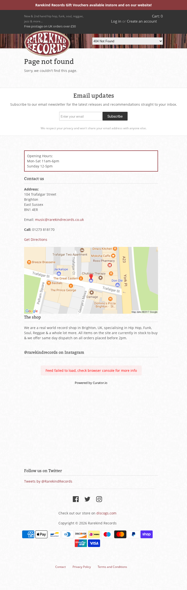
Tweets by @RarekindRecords (48, 481)
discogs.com (106, 513)
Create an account (142, 21)
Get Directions (35, 239)
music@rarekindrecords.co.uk (59, 219)
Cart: (157, 16)
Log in (116, 21)
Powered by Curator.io (91, 383)
